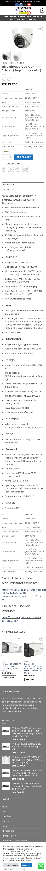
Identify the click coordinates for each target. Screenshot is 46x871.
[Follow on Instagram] (21, 5)
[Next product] (4, 79)
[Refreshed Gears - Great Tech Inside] (23, 10)
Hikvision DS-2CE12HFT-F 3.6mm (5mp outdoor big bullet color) (12, 667)
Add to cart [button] (9, 677)
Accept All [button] (26, 865)
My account (8, 830)
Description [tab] (8, 185)
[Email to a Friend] (18, 169)
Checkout (7, 816)
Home (4, 63)
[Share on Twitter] (13, 169)
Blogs (4, 806)
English (10, 869)
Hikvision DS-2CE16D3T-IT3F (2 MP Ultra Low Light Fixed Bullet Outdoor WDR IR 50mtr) (33, 668)
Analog (20, 63)
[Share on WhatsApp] (4, 169)
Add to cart (24, 157)
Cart (4, 811)
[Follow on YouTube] (29, 5)
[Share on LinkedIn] (27, 169)
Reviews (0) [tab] (7, 190)
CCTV (11, 63)
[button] (3, 11)
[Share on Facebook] (9, 169)
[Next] (40, 37)
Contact (6, 821)
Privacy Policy (9, 835)
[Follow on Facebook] (17, 5)
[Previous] (6, 37)
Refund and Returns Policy (15, 840)
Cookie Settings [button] (11, 865)
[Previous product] (9, 79)
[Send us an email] (25, 5)
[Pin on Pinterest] (23, 169)
